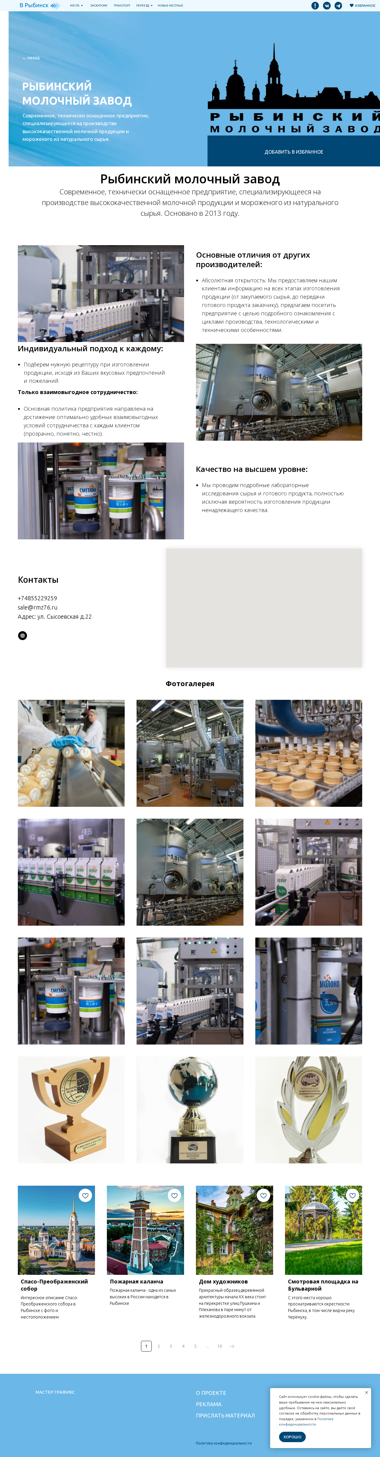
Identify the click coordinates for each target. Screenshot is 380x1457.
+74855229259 (37, 598)
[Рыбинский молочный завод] (22, 635)
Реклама (208, 1404)
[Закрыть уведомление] (367, 1392)
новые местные (170, 5)
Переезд (142, 5)
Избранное (365, 5)
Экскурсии (99, 5)
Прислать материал (225, 1415)
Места (74, 5)
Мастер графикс (55, 1392)
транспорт (122, 5)
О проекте (211, 1393)
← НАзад (31, 57)
